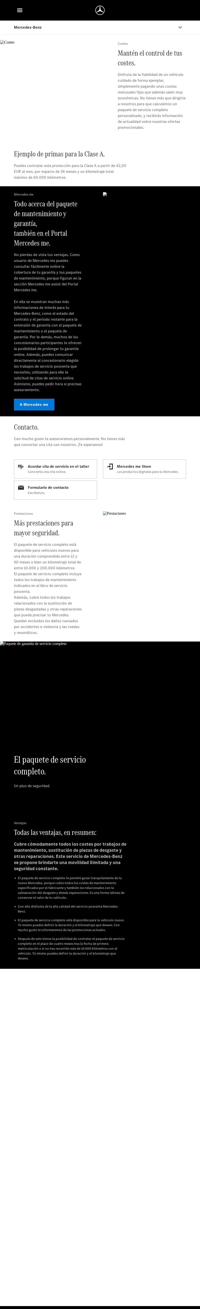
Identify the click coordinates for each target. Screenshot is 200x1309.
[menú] (20, 10)
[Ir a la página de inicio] (100, 10)
